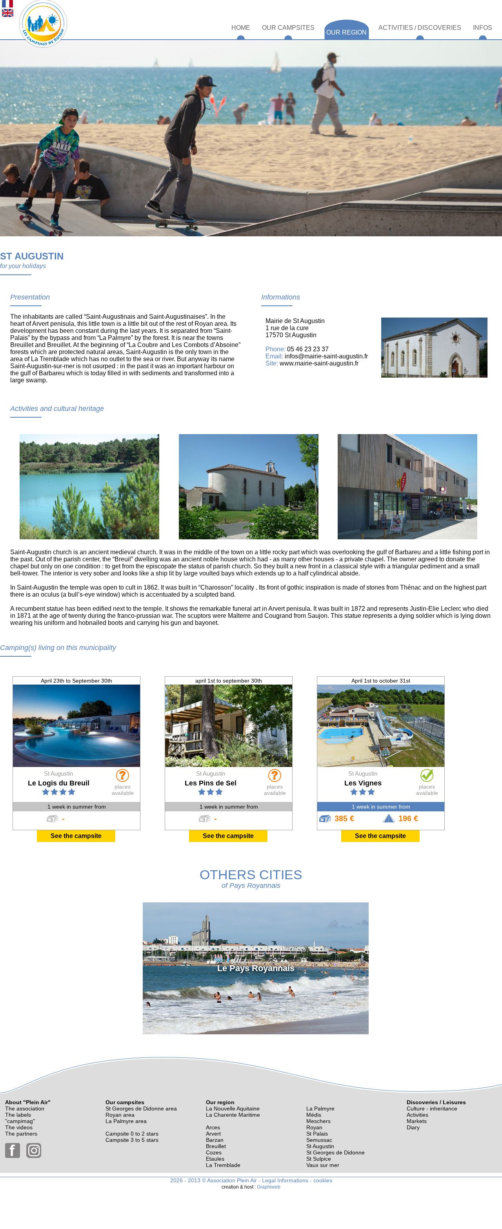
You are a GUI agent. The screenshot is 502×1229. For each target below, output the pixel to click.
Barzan (215, 1140)
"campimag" (20, 1121)
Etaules (215, 1159)
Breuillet (216, 1146)
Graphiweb (268, 1187)
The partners (21, 1133)
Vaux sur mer (322, 1165)
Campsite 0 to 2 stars (131, 1133)
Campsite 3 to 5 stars (131, 1140)
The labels (18, 1115)
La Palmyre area (126, 1121)
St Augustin (320, 1146)
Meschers (318, 1121)
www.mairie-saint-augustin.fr (319, 363)
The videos (19, 1127)
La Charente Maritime (233, 1115)
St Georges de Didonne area (141, 1108)
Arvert (213, 1133)
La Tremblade (223, 1165)
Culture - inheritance (432, 1108)
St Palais (317, 1133)
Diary (413, 1127)
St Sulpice (318, 1159)
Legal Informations (285, 1180)
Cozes (214, 1152)
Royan (314, 1127)
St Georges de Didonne (335, 1152)
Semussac (319, 1140)
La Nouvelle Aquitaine (233, 1108)
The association (24, 1108)
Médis (313, 1115)
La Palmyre (320, 1108)
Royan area (120, 1115)
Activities (417, 1115)
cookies (322, 1180)
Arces (213, 1127)
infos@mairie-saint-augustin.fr (326, 356)
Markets (417, 1121)
